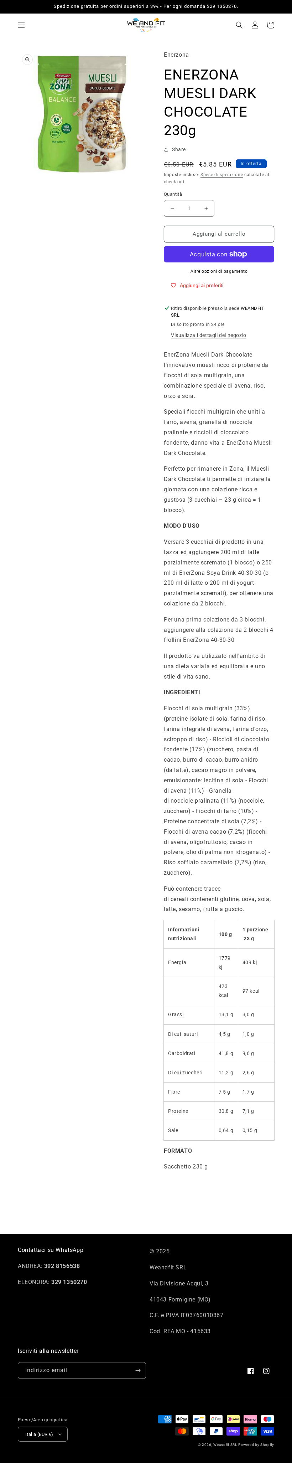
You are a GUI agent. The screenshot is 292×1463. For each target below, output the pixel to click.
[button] (21, 25)
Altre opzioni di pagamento (219, 271)
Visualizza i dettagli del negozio (208, 335)
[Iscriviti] (138, 1370)
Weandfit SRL (225, 1445)
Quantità (173, 194)
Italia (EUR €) (39, 1434)
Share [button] (179, 149)
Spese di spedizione (221, 174)
